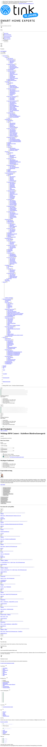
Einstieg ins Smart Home (9, 309)
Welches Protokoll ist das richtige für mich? (15, 335)
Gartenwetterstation (10, 79)
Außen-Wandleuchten (14, 74)
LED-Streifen (12, 184)
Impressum (5, 732)
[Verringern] (1, 448)
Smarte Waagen (12, 275)
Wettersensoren (12, 168)
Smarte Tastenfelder (13, 109)
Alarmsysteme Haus (13, 86)
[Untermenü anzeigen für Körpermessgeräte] (15, 273)
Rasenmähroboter (10, 59)
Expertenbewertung (4, 498)
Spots (11, 188)
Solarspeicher (12, 231)
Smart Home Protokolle (9, 326)
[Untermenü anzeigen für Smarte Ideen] (11, 302)
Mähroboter (12, 61)
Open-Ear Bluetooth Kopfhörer (15, 141)
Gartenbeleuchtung (10, 70)
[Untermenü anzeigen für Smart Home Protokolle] (14, 326)
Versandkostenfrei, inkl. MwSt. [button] (6, 438)
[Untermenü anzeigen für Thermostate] (13, 158)
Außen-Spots (12, 73)
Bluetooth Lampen (13, 204)
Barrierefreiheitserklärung (12, 347)
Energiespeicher (10, 228)
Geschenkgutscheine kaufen (8, 706)
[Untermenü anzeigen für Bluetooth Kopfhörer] (16, 137)
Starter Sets (12, 177)
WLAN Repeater (13, 261)
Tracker (8, 118)
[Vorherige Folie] (1, 405)
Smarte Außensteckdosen (11, 80)
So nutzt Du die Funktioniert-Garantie (7, 663)
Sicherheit (7, 81)
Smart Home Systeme (9, 317)
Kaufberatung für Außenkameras (13, 354)
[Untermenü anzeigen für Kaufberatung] (11, 349)
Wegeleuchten (12, 77)
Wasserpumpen (12, 68)
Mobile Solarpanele (13, 226)
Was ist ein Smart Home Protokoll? (13, 328)
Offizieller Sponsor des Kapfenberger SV (26, 3)
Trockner (11, 248)
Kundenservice (10, 342)
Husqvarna (5, 672)
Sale (3, 367)
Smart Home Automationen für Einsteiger (14, 314)
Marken (4, 282)
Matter (8, 324)
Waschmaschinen (13, 247)
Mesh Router (12, 263)
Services (4, 337)
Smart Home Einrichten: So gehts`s (13, 312)
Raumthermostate (13, 162)
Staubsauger (12, 243)
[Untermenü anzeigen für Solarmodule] (13, 223)
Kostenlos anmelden (4, 721)
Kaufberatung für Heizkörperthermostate (14, 351)
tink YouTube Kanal (11, 360)
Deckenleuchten (12, 187)
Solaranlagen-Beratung (11, 236)
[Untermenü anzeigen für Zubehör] (11, 147)
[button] (23, 34)
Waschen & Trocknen (11, 245)
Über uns (4, 711)
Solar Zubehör (12, 227)
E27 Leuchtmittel (13, 202)
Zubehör (11, 62)
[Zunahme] (13, 448)
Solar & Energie (8, 219)
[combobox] (5, 25)
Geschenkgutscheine (8, 362)
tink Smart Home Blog (11, 359)
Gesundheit (7, 265)
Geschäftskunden (8, 363)
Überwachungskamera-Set (14, 90)
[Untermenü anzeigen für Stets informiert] (11, 356)
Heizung (6, 151)
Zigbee (8, 329)
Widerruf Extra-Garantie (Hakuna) (9, 684)
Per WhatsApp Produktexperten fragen (17, 457)
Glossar (4, 733)
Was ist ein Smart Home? (11, 311)
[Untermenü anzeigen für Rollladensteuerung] (15, 206)
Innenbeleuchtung (10, 182)
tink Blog (6, 301)
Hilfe (8, 346)
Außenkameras (12, 91)
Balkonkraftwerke (10, 221)
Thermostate (9, 158)
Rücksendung (9, 345)
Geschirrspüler (10, 250)
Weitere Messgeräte (13, 277)
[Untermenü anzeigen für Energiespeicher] (14, 228)
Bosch (4, 671)
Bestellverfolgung (10, 344)
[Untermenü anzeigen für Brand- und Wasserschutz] (17, 96)
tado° (4, 673)
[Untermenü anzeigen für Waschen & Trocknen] (16, 245)
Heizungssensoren (10, 165)
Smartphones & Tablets (11, 143)
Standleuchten (12, 189)
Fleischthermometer (13, 256)
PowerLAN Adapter (13, 262)
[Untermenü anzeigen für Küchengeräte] (13, 253)
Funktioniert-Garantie (11, 348)
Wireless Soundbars (13, 134)
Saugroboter (12, 242)
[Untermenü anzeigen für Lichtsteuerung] (14, 211)
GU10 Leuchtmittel (13, 203)
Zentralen (11, 111)
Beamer (8, 144)
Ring (4, 675)
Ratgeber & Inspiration (7, 299)
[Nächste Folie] (1, 414)
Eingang (8, 304)
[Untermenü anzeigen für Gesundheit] (10, 265)
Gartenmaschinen (10, 69)
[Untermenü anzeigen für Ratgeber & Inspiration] (12, 299)
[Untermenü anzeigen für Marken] (6, 282)
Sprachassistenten (13, 130)
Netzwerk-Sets (12, 259)
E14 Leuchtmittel (13, 201)
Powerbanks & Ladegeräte (12, 233)
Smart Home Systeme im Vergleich (13, 325)
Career (4, 712)
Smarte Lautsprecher (11, 128)
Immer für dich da (8, 339)
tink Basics (7, 279)
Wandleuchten (12, 186)
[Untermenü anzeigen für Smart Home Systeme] (14, 318)
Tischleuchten (12, 185)
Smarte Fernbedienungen (14, 106)
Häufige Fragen (3, 503)
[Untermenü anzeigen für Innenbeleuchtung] (15, 182)
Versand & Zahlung (6, 687)
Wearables (9, 268)
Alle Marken (5, 668)
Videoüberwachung (10, 88)
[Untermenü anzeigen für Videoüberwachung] (15, 88)
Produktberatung (10, 343)
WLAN (8, 332)
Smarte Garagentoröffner (14, 117)
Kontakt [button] (4, 680)
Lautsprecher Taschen (14, 150)
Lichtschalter (12, 214)
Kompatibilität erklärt (11, 315)
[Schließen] (4, 53)
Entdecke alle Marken (9, 297)
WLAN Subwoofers (13, 133)
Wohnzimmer (9, 305)
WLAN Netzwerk (10, 257)
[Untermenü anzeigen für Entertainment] (11, 119)
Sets (8, 84)
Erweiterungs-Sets (13, 157)
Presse (4, 713)
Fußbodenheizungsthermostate (15, 161)
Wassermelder (12, 99)
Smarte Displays (13, 131)
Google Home (9, 321)
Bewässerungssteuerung (14, 67)
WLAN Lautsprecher (13, 132)
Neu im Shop (7, 280)
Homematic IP (5, 670)
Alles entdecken (10, 58)
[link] (4, 369)
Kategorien (5, 55)
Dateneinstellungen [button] (6, 734)
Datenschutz (5, 731)
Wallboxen (9, 235)
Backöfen (9, 251)
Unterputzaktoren (13, 209)
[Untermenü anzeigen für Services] (7, 337)
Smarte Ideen (7, 302)
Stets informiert (8, 356)
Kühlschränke (9, 249)
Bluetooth (9, 331)
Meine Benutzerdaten (8, 36)
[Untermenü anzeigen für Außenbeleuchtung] (15, 190)
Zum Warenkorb (3, 51)
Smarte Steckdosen (13, 108)
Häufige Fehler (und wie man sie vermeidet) (15, 313)
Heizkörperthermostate (14, 160)
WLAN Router (12, 260)
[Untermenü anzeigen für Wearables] (12, 268)
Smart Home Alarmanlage (12, 100)
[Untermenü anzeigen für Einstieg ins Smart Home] (15, 309)
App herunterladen (4, 500)
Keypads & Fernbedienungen (15, 116)
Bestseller (4, 365)
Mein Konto (6, 33)
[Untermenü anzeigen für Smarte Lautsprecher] (16, 128)
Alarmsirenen (12, 104)
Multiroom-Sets (12, 124)
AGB (4, 730)
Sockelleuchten (12, 76)
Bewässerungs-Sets (13, 66)
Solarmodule (9, 222)
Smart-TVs (9, 145)
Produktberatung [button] (3, 646)
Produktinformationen (4, 497)
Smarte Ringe (12, 271)
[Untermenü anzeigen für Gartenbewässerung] (15, 64)
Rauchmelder (12, 98)
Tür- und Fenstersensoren (14, 110)
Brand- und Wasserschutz (12, 96)
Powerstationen (12, 230)
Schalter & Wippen (13, 208)
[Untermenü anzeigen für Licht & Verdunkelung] (14, 173)
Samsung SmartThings (11, 323)
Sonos (4, 669)
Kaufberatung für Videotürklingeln (13, 353)
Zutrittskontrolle (10, 112)
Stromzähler (9, 232)
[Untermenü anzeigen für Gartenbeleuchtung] (15, 71)
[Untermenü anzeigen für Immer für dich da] (12, 340)
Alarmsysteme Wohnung (14, 87)
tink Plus (8, 358)
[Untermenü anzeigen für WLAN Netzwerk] (15, 257)
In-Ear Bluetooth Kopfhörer (15, 139)
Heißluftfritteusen (13, 255)
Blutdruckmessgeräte (13, 276)
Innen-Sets (11, 178)
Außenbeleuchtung (10, 190)
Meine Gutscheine (7, 38)
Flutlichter (11, 75)
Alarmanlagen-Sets (13, 103)
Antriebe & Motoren (13, 210)
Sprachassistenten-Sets (14, 127)
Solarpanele (12, 225)
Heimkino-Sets (12, 126)
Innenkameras (12, 94)
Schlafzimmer (9, 306)
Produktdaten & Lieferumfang (6, 502)
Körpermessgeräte (10, 273)
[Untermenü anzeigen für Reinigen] (11, 240)
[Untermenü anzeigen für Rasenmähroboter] (15, 59)
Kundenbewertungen (4, 499)
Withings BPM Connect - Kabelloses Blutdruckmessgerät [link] (13, 385)
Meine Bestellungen (7, 34)
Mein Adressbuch (7, 37)
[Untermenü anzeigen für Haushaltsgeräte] (12, 238)
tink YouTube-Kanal (8, 336)
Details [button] (1, 442)
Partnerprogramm (6, 715)
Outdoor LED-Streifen (14, 78)
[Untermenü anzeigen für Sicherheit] (9, 81)
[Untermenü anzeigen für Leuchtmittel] (13, 199)
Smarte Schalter (12, 107)
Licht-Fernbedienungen (14, 213)
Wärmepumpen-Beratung (12, 171)
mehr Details (2, 484)
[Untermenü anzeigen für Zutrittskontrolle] (14, 112)
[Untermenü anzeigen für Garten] (8, 57)
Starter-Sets (12, 156)
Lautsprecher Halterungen (14, 149)
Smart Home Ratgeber (9, 316)
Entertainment (7, 119)
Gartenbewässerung (11, 64)
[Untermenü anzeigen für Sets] (10, 84)
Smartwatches (12, 270)
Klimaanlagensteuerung (14, 163)
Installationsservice (8, 361)
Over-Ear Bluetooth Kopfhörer (15, 140)
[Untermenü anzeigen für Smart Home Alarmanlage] (18, 101)
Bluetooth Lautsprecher (14, 135)
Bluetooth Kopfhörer (11, 137)
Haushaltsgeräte (8, 238)
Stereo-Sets (12, 125)
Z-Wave (8, 330)
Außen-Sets (12, 179)
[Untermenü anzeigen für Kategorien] (8, 55)
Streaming (9, 142)
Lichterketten (12, 198)
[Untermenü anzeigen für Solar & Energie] (12, 219)
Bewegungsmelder (13, 105)
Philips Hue (5, 674)
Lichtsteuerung (10, 211)
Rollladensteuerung (10, 206)
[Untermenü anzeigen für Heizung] (9, 151)
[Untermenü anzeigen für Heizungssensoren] (15, 165)
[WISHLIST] (23, 44)
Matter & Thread (10, 334)
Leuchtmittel (9, 199)
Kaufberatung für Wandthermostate (13, 352)
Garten (6, 57)
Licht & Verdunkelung (9, 172)
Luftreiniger (9, 278)
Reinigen (9, 240)
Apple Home (9, 322)
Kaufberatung (7, 349)
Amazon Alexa (10, 320)
